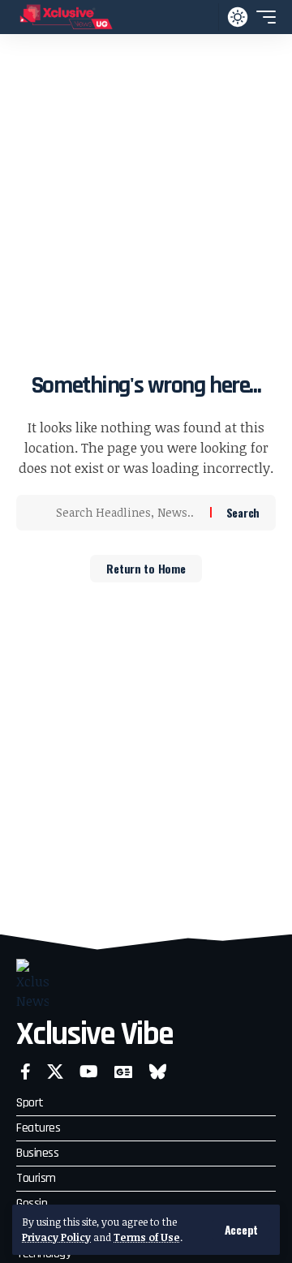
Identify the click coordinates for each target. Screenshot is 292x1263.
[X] (55, 1071)
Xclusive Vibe (94, 1034)
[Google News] (123, 1071)
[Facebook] (25, 1071)
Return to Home (145, 568)
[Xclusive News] (66, 17)
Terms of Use (147, 1237)
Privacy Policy (56, 1237)
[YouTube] (88, 1071)
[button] (241, 1229)
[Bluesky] (157, 1071)
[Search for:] (127, 513)
